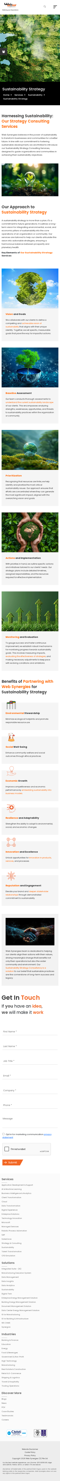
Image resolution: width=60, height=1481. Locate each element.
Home (6, 94)
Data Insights (8, 1281)
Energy (5, 1348)
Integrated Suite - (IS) (11, 1268)
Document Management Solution (16, 1306)
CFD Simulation (8, 1255)
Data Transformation (11, 1205)
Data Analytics (8, 1285)
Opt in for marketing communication (27, 1136)
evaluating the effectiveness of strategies (26, 656)
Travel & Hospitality (10, 1381)
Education (6, 1344)
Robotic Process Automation (14, 1230)
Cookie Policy (30, 1452)
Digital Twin (7, 1293)
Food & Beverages (10, 1352)
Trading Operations (10, 1386)
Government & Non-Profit (13, 1356)
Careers (5, 1419)
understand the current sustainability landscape (29, 402)
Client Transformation (11, 1197)
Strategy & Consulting (11, 1243)
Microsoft (6, 1222)
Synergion (6, 1327)
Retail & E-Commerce (11, 1373)
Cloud (4, 1201)
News (4, 1403)
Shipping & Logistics (11, 1377)
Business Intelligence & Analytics (16, 1193)
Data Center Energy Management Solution (21, 1310)
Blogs (4, 1399)
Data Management (10, 1277)
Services (18, 94)
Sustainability (35, 94)
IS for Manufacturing (11, 1314)
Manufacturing (8, 1365)
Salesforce (6, 1239)
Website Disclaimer (30, 1449)
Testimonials (7, 1415)
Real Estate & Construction (14, 1369)
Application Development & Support (17, 1185)
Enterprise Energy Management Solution (20, 1298)
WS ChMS (6, 1323)
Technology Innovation (12, 1218)
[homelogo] (10, 7)
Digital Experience (9, 1210)
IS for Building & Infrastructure (15, 1318)
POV (3, 1407)
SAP (3, 1235)
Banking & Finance (10, 1340)
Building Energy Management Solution (19, 1302)
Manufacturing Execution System (16, 1273)
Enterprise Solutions (10, 1214)
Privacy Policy (30, 1455)
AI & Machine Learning (12, 1189)
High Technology (9, 1361)
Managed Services (10, 1226)
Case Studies (8, 1411)
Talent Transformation (12, 1251)
